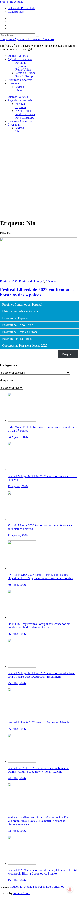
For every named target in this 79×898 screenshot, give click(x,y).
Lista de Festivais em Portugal (20, 311)
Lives (18, 90)
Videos (19, 86)
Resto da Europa (25, 73)
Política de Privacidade (21, 8)
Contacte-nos (16, 11)
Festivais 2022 (8, 281)
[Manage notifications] (70, 889)
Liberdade (52, 281)
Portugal (20, 62)
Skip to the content (11, 1)
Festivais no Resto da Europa (20, 332)
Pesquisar (68, 354)
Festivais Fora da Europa (17, 339)
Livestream (14, 83)
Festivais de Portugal (31, 281)
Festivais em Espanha (15, 318)
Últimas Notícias (18, 55)
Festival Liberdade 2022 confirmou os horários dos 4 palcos (37, 292)
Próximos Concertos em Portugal (22, 305)
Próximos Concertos (20, 80)
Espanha (20, 66)
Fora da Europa (24, 76)
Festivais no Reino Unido (17, 325)
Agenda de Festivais (20, 59)
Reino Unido (23, 69)
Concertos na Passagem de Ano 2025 (24, 346)
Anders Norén (21, 893)
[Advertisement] (39, 176)
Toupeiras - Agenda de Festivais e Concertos (27, 39)
